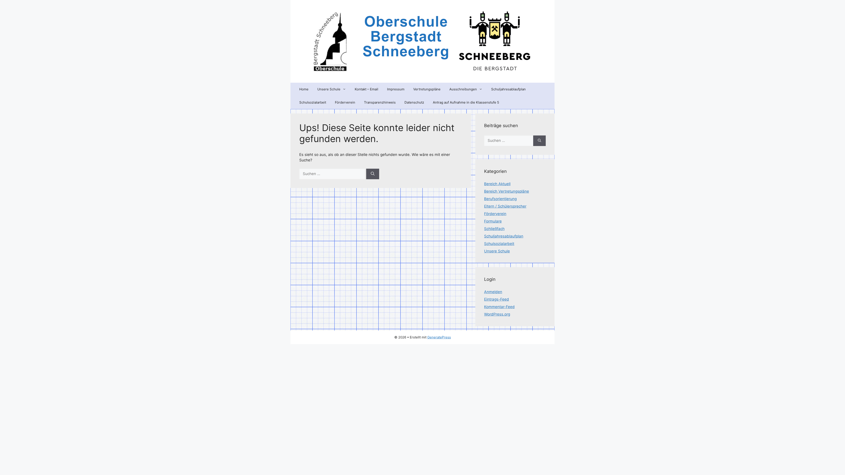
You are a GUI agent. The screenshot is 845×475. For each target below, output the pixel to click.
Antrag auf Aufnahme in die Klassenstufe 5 (466, 102)
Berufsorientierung (500, 199)
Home (304, 89)
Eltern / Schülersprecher (505, 206)
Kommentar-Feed (499, 307)
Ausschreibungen (463, 89)
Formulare (493, 221)
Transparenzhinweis (380, 102)
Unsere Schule (328, 89)
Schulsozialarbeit (312, 102)
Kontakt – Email (366, 89)
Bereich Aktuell (497, 184)
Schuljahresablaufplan (508, 89)
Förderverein (345, 102)
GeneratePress (439, 337)
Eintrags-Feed (496, 299)
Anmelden (493, 292)
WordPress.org (497, 314)
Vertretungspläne (427, 89)
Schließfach (494, 229)
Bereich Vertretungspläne (506, 191)
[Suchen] (372, 174)
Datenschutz (414, 102)
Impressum (395, 89)
